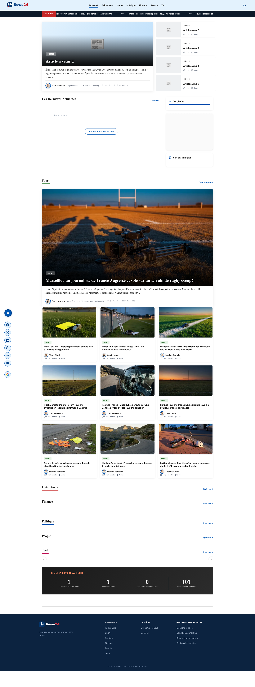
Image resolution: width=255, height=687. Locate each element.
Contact (144, 633)
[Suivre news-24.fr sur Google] (7, 374)
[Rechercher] (245, 5)
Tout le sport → (206, 182)
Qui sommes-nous (149, 628)
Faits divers (107, 5)
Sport (120, 5)
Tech (163, 5)
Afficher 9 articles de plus (101, 131)
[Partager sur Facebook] (7, 325)
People (154, 5)
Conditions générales (186, 633)
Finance (143, 5)
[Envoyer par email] (7, 363)
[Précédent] (43, 560)
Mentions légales (184, 628)
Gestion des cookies (186, 643)
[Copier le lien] (8, 313)
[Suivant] (212, 560)
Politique (130, 5)
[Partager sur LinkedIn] (7, 340)
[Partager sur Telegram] (7, 355)
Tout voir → (155, 100)
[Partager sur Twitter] (7, 332)
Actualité (93, 5)
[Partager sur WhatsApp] (7, 348)
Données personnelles (187, 638)
